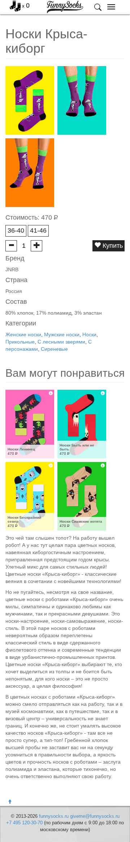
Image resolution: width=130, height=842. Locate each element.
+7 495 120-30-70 (24, 822)
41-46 (38, 230)
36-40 (16, 230)
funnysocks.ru (54, 816)
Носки (89, 334)
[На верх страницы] (9, 802)
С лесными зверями (61, 342)
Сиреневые (54, 349)
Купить (112, 245)
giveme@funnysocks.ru (95, 816)
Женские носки (23, 334)
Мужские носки (61, 334)
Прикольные (20, 342)
